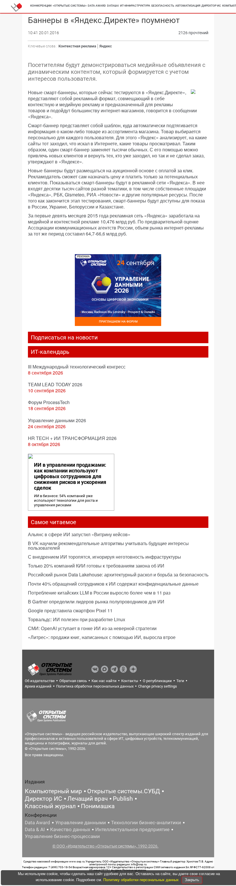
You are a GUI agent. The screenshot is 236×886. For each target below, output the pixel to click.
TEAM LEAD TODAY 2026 (55, 384)
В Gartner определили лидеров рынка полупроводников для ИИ (96, 601)
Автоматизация (187, 5)
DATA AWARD (97, 5)
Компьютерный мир (53, 791)
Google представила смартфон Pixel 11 (70, 610)
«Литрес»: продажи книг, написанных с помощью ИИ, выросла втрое (102, 637)
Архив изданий (38, 686)
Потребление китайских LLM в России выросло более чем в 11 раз (99, 592)
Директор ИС (211, 5)
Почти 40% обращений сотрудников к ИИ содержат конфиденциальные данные (113, 583)
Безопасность (162, 5)
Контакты (129, 681)
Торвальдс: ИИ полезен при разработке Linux (76, 619)
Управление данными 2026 (57, 420)
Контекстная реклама (77, 46)
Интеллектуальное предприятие (132, 829)
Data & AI (35, 829)
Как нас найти (104, 681)
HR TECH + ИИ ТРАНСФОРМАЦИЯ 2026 (72, 438)
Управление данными (80, 822)
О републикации (157, 681)
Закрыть (192, 880)
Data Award (37, 822)
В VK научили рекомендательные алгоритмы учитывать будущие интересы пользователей (108, 545)
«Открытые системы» (70, 5)
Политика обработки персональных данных (95, 686)
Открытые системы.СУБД (123, 791)
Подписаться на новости (64, 337)
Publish (123, 798)
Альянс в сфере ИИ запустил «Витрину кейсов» (79, 534)
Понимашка (98, 806)
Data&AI (113, 5)
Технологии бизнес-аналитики (146, 822)
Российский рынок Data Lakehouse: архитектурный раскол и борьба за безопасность (118, 574)
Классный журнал (50, 806)
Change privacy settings (157, 686)
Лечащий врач (87, 798)
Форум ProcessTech (49, 402)
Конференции (41, 5)
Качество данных (70, 829)
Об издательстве (40, 681)
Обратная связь (73, 681)
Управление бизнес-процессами (62, 836)
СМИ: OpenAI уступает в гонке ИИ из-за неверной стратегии (92, 628)
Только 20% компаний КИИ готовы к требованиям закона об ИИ (96, 565)
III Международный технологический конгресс (76, 366)
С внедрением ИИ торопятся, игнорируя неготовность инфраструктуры (104, 556)
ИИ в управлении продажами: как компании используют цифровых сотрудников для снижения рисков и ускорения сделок (70, 476)
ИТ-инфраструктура (135, 5)
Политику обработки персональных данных (141, 880)
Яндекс (105, 46)
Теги (180, 681)
